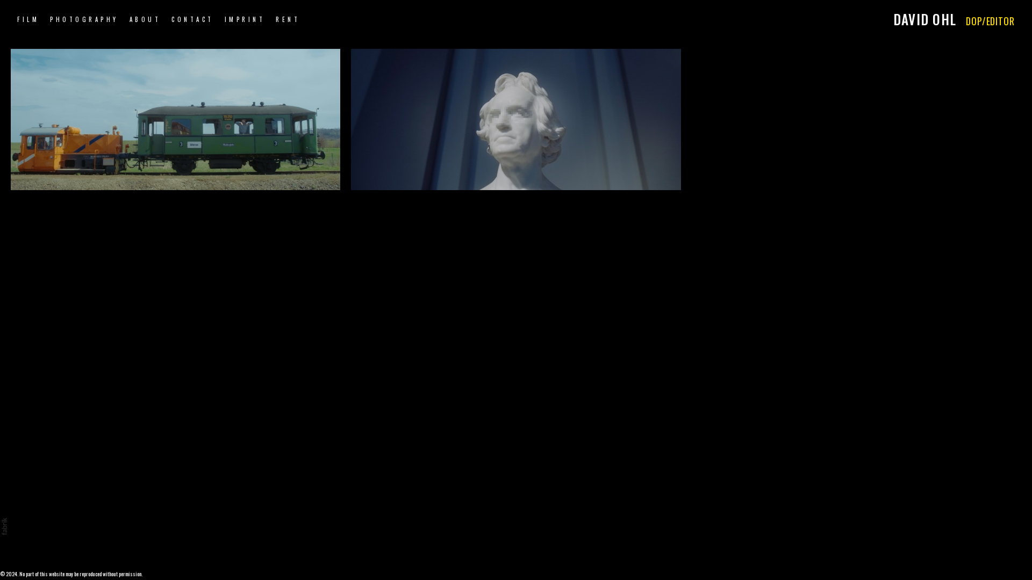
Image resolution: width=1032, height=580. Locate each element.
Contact (192, 19)
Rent (288, 19)
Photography (84, 19)
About (145, 19)
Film (28, 19)
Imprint (245, 19)
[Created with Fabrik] (4, 526)
